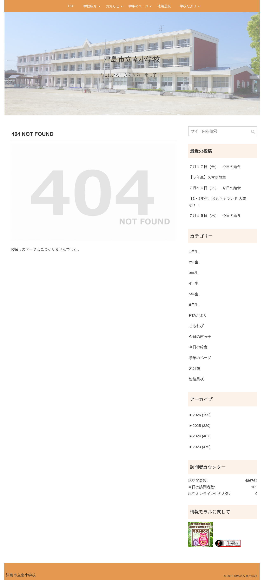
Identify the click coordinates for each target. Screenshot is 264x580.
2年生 (193, 262)
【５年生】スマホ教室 (207, 177)
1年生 (193, 252)
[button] (253, 132)
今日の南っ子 (200, 337)
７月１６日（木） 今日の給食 (215, 188)
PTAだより (198, 315)
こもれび (196, 326)
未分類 (194, 368)
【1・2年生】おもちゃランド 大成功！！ (217, 201)
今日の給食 (198, 347)
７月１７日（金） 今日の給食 (215, 167)
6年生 (193, 305)
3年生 (193, 273)
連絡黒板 (196, 379)
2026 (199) (200, 415)
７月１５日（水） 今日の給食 (215, 216)
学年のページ (200, 358)
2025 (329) (200, 426)
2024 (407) (200, 436)
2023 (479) (200, 447)
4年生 (193, 283)
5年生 (193, 294)
